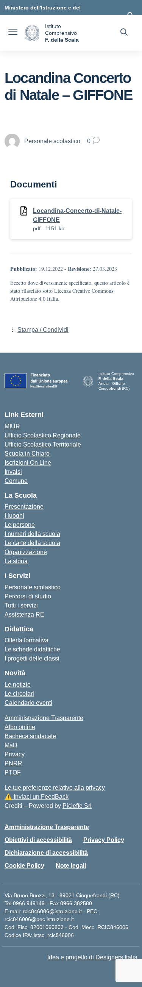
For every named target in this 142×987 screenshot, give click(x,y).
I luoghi (14, 515)
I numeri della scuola (32, 534)
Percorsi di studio (28, 596)
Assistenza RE (24, 614)
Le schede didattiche (32, 649)
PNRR (13, 763)
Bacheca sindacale (30, 736)
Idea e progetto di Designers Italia (92, 957)
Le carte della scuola (32, 543)
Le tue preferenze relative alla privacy (55, 787)
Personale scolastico (33, 587)
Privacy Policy (103, 840)
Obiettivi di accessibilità (38, 840)
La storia (16, 561)
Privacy (15, 754)
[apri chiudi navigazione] (12, 32)
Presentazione (24, 506)
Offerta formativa (26, 640)
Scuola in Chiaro (27, 453)
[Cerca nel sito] (124, 33)
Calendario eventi (28, 703)
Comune (16, 481)
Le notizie (18, 684)
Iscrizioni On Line (28, 462)
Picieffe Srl (77, 806)
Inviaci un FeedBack (37, 796)
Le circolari (19, 693)
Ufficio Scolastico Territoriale (43, 444)
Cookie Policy (24, 865)
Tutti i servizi (21, 605)
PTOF (13, 772)
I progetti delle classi (32, 658)
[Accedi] (130, 15)
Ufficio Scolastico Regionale (43, 435)
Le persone (20, 525)
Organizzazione (26, 552)
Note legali (71, 865)
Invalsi (13, 472)
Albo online (20, 727)
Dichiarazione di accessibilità (46, 853)
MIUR (12, 426)
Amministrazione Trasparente (44, 718)
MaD (11, 745)
